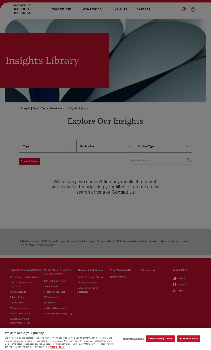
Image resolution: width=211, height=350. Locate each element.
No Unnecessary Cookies (160, 338)
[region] (105, 339)
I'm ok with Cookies (188, 338)
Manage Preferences (133, 338)
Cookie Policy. (57, 347)
